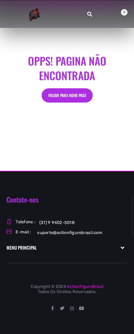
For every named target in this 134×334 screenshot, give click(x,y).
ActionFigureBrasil (85, 286)
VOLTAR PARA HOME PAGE (67, 95)
